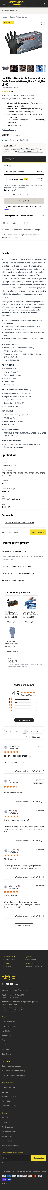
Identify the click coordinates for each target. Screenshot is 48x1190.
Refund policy (7, 1136)
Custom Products (8, 1022)
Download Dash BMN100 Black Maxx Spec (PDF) (23, 230)
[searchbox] (13, 732)
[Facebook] (4, 1009)
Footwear (5, 1049)
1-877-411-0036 (11, 984)
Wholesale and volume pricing (13, 1070)
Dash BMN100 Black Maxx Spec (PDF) (19, 522)
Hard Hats (6, 1031)
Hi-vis (4, 1045)
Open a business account (11, 1066)
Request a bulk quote (10, 237)
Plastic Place (7, 1101)
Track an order (8, 1127)
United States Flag (9, 1106)
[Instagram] (10, 1009)
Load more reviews (24, 925)
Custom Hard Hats (9, 1026)
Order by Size (38, 532)
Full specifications (9, 130)
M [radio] (14, 195)
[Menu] (4, 3)
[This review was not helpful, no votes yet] (41, 771)
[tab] (5, 68)
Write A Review (24, 720)
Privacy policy (7, 1141)
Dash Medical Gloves (10, 88)
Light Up (5, 1092)
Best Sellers (6, 1054)
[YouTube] (21, 1009)
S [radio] (6, 195)
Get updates (39, 1158)
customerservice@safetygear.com (15, 990)
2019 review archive (9, 1131)
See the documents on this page (30, 151)
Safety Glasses (7, 1035)
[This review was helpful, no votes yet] (37, 771)
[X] (16, 1009)
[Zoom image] (42, 23)
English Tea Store (8, 1087)
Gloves (4, 1040)
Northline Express (9, 1096)
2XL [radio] (35, 195)
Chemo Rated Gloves (18, 17)
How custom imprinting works (13, 1075)
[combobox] (35, 737)
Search (4, 1183)
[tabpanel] (24, 42)
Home (4, 17)
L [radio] (20, 195)
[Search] (38, 3)
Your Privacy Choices (10, 1145)
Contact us (6, 1122)
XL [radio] (28, 195)
